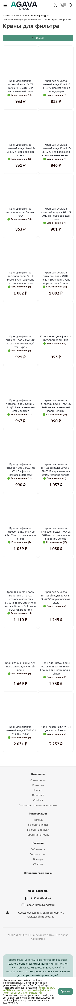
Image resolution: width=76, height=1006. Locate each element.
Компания (38, 774)
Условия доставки (38, 829)
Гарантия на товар (38, 834)
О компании (38, 780)
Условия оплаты (38, 824)
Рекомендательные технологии (38, 805)
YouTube (37, 881)
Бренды (38, 859)
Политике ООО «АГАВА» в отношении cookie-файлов (29, 989)
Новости (38, 790)
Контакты (38, 785)
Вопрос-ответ (38, 854)
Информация (38, 813)
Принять (65, 991)
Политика (38, 795)
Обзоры (38, 864)
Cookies (38, 800)
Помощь (38, 819)
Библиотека (38, 849)
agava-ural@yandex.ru (41, 905)
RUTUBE (45, 881)
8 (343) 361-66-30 (41, 897)
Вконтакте (28, 881)
